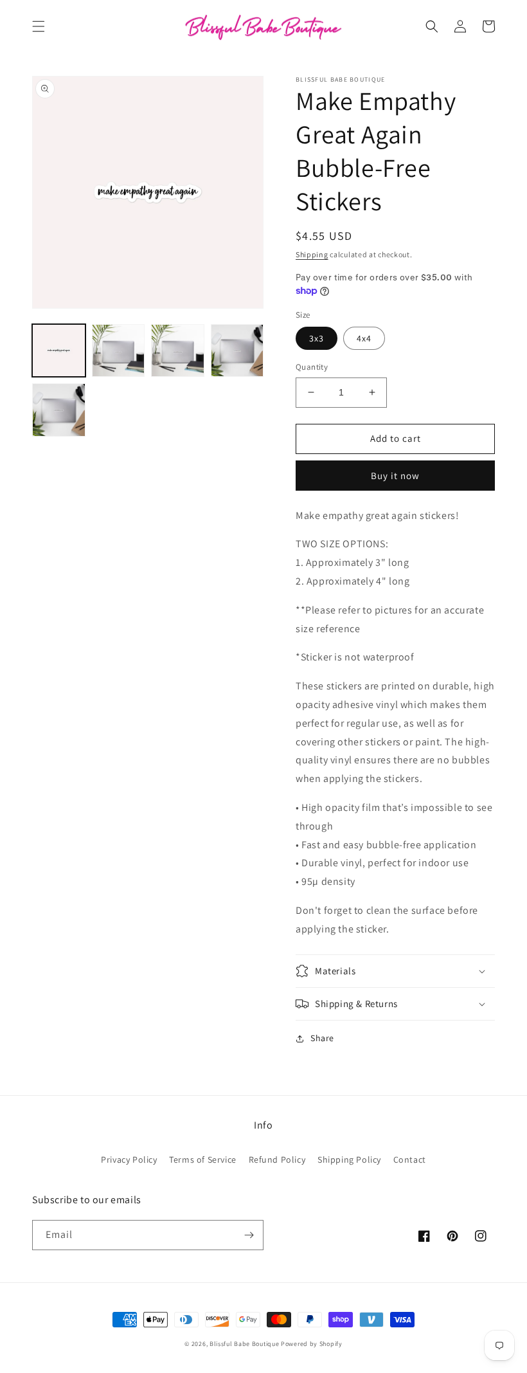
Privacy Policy (129, 1159)
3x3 (316, 338)
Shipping (312, 254)
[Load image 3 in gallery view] (177, 350)
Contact (409, 1159)
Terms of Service (203, 1159)
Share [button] (322, 1038)
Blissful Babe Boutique (244, 1344)
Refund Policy (277, 1159)
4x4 (364, 338)
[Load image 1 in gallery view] (58, 350)
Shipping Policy (349, 1159)
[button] (38, 26)
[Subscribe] (249, 1235)
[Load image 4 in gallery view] (237, 350)
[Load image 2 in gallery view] (118, 350)
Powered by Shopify (312, 1344)
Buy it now (395, 475)
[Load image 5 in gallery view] (58, 410)
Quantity (312, 366)
